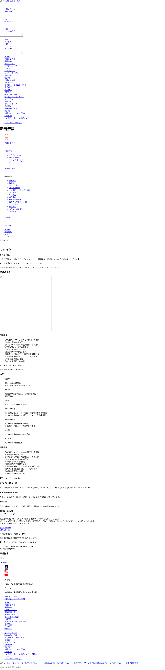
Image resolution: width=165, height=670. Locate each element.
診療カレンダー (10, 596)
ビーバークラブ (10, 109)
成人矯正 (8, 90)
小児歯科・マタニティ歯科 (15, 85)
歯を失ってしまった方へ (14, 97)
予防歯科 (8, 92)
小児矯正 (8, 87)
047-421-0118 (5, 530)
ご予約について (10, 66)
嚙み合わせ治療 (10, 94)
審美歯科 (8, 101)
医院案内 (8, 61)
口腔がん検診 (9, 80)
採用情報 (8, 111)
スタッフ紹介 (9, 71)
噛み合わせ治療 (15, 200)
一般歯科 (8, 75)
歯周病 (7, 78)
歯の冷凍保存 (9, 83)
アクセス (8, 68)
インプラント (9, 99)
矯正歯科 (12, 197)
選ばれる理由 (9, 59)
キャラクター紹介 (11, 73)
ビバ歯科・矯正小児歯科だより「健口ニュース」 (24, 654)
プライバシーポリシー (13, 123)
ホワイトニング (10, 104)
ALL (2, 558)
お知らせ (8, 116)
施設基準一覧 (9, 64)
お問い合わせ (5, 528)
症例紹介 (8, 106)
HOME (7, 57)
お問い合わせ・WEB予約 (14, 113)
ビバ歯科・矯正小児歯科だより (17, 118)
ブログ (7, 120)
